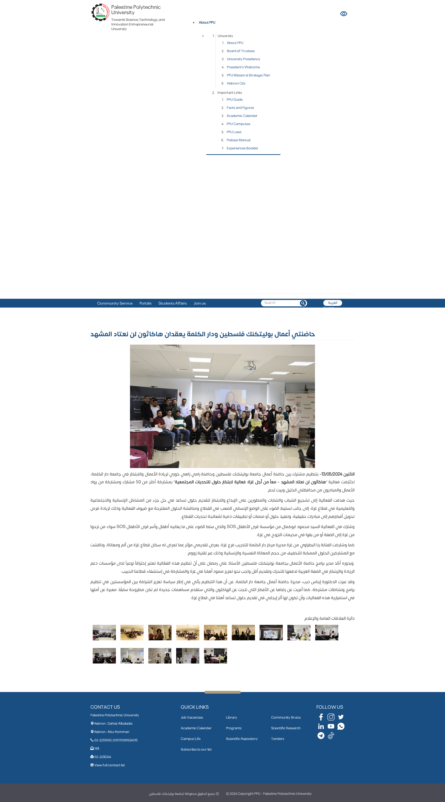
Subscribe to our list (196, 749)
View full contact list (109, 765)
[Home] (101, 12)
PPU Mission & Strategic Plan (248, 75)
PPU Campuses (238, 124)
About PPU (235, 43)
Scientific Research (286, 728)
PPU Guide (235, 99)
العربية (332, 303)
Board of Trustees (241, 51)
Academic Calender (242, 116)
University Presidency (243, 59)
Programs (234, 728)
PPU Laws (234, 132)
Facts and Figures (240, 107)
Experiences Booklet (242, 148)
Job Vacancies (192, 717)
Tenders (277, 739)
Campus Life (190, 739)
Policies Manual (238, 140)
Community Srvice (286, 717)
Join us (200, 303)
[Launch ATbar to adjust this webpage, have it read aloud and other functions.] (344, 13)
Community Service (115, 303)
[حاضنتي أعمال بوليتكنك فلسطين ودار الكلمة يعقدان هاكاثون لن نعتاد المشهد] (104, 632)
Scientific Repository (242, 739)
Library (231, 717)
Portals (146, 303)
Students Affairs (173, 303)
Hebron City (236, 83)
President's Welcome (243, 67)
